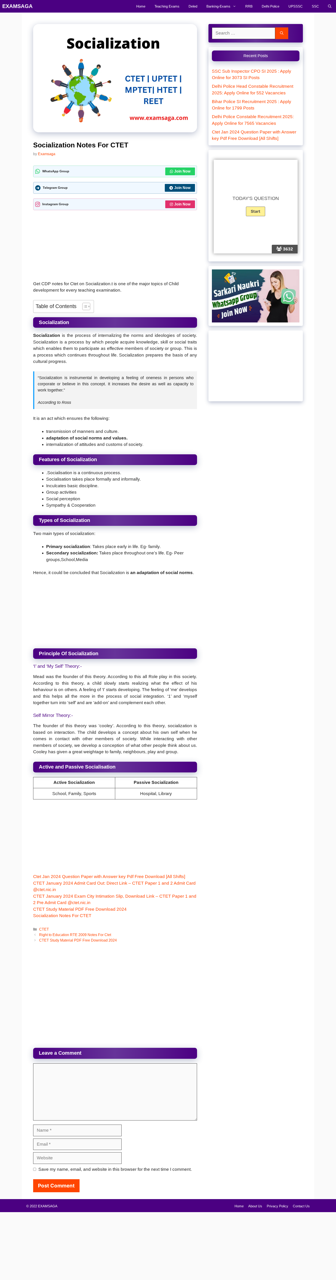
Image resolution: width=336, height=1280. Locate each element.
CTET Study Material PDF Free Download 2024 (80, 909)
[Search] (281, 33)
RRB (249, 6)
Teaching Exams (167, 6)
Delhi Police (270, 6)
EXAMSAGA (17, 6)
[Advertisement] (115, 247)
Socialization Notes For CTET (62, 915)
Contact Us (301, 1206)
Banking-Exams (218, 6)
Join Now (182, 171)
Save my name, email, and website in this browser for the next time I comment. (115, 1169)
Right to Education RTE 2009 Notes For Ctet (75, 935)
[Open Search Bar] (329, 6)
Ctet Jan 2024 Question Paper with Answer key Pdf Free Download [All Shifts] (109, 876)
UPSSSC (295, 6)
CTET (44, 929)
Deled (193, 6)
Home (140, 6)
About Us (255, 1206)
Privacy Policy (277, 1206)
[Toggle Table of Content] (84, 306)
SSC (315, 6)
